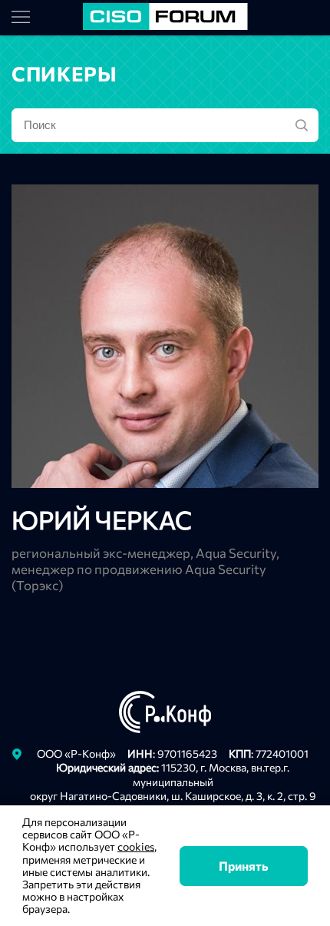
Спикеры (64, 73)
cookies (135, 846)
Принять (244, 865)
